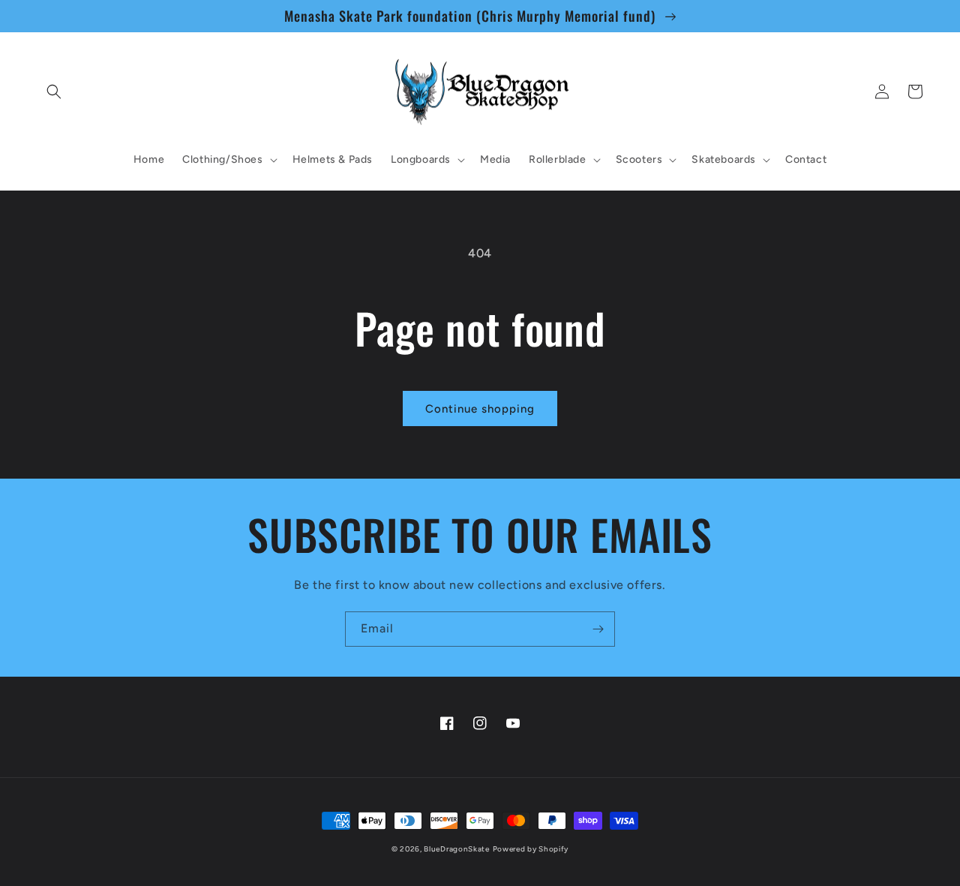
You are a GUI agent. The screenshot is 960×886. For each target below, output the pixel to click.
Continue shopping (480, 409)
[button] (54, 91)
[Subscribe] (597, 629)
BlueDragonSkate (457, 849)
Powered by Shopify (531, 849)
